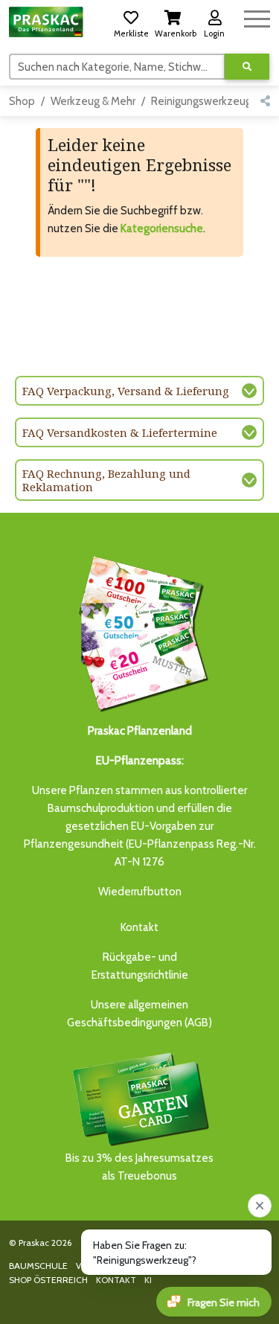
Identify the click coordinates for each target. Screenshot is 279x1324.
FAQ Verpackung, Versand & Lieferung (125, 390)
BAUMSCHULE (38, 1265)
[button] (131, 21)
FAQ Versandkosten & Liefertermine (119, 432)
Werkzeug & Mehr (93, 101)
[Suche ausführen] (247, 67)
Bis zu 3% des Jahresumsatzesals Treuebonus (139, 1167)
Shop (22, 101)
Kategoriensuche (162, 228)
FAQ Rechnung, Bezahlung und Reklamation (106, 480)
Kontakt (139, 927)
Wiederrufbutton (140, 891)
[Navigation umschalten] (257, 17)
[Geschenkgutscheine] (139, 631)
